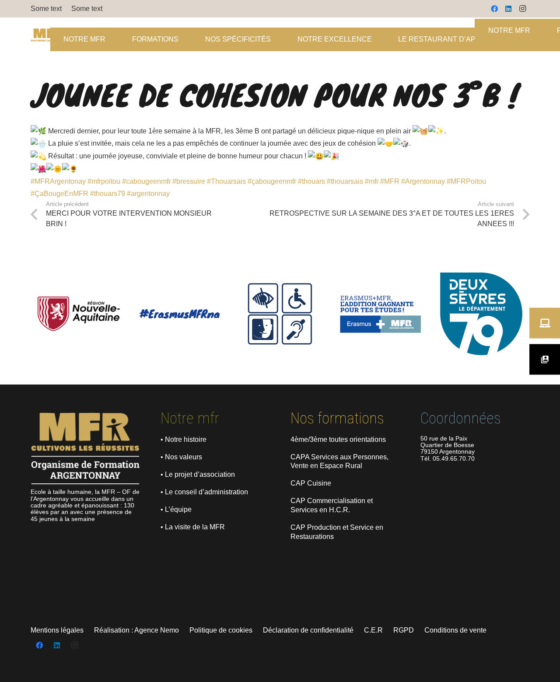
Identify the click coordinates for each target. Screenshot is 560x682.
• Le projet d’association (198, 474)
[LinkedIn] (508, 9)
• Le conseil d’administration (204, 492)
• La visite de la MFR (193, 527)
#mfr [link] (371, 181)
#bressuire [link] (188, 181)
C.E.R (373, 630)
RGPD (403, 630)
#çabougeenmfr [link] (272, 181)
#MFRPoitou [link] (466, 181)
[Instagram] (522, 9)
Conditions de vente (455, 630)
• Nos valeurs (181, 457)
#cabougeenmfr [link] (146, 181)
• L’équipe (176, 509)
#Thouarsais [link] (226, 181)
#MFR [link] (389, 181)
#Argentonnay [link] (423, 181)
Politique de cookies (220, 630)
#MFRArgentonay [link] (58, 181)
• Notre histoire (183, 439)
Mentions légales (57, 630)
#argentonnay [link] (148, 193)
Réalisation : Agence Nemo (136, 630)
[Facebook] (494, 9)
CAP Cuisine (310, 483)
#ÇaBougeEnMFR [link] (59, 193)
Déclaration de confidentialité (308, 630)
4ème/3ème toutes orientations (338, 439)
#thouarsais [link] (345, 181)
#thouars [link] (311, 181)
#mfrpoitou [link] (104, 181)
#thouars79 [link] (107, 193)
